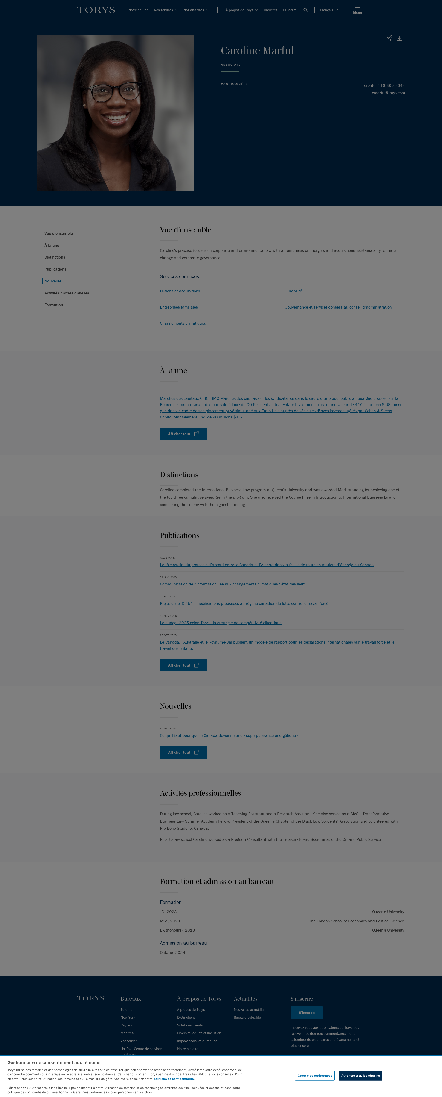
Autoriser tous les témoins (360, 1075)
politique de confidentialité (174, 1079)
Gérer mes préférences (315, 1075)
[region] (221, 1076)
